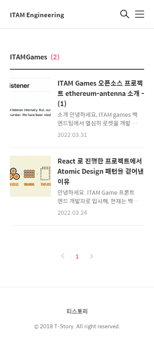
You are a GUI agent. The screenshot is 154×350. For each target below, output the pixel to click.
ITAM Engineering (37, 15)
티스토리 (77, 311)
